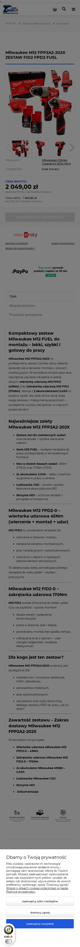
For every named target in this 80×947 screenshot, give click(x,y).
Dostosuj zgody (40, 912)
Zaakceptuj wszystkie (40, 923)
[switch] (8, 941)
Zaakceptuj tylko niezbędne (40, 901)
